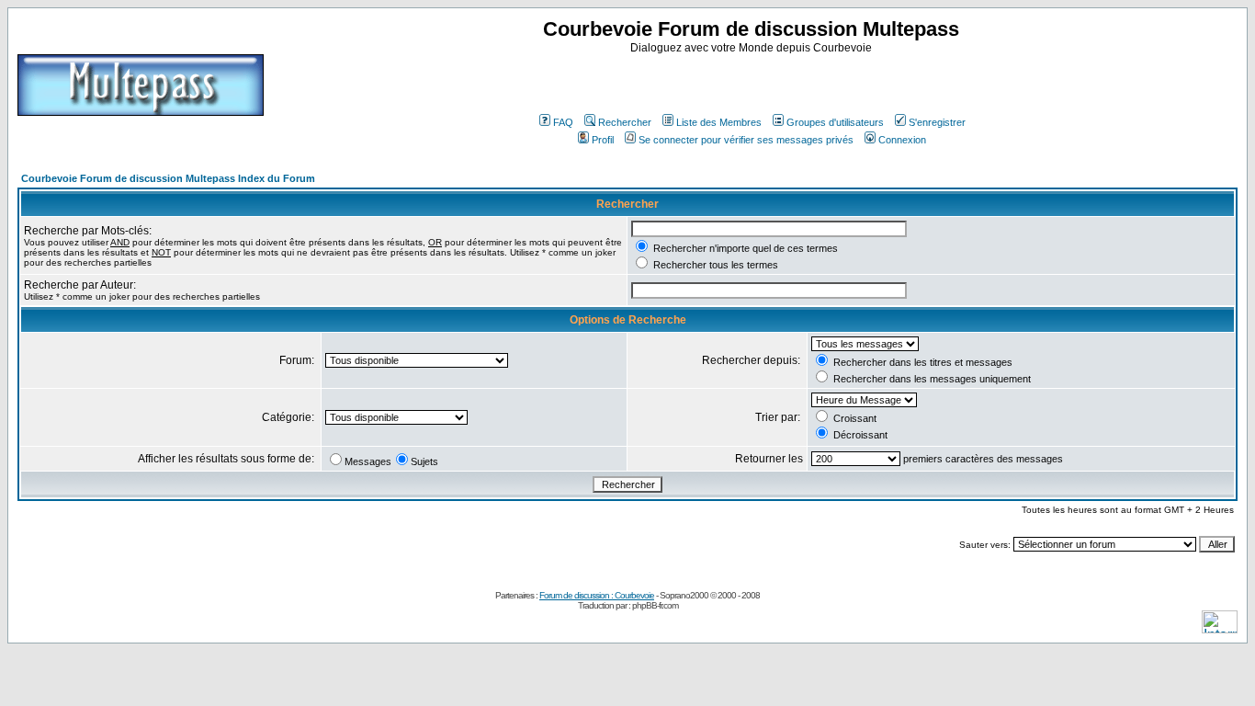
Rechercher (624, 122)
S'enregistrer (937, 122)
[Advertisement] (753, 81)
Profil (603, 139)
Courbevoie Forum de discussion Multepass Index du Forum (168, 178)
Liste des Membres (719, 122)
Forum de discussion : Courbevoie (596, 595)
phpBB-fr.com (655, 605)
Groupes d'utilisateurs (835, 122)
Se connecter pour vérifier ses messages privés (746, 139)
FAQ (563, 122)
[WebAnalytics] (1220, 628)
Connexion (902, 139)
